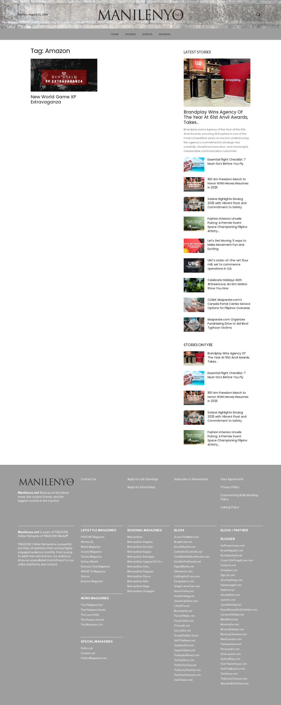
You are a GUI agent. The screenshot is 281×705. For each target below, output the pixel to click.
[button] (258, 14)
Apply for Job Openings (142, 479)
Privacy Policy (230, 487)
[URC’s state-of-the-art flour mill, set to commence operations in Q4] (194, 265)
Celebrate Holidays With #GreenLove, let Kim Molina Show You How (227, 284)
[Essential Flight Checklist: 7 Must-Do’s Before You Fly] (194, 164)
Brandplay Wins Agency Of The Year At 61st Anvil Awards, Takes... (216, 117)
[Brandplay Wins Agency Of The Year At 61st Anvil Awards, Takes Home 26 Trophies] (217, 83)
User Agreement (232, 479)
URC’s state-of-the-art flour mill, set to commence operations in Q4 (228, 264)
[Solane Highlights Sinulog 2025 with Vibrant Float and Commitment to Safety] (194, 204)
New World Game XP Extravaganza (53, 99)
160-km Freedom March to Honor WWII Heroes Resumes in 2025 (228, 183)
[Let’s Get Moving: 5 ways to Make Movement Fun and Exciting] (194, 246)
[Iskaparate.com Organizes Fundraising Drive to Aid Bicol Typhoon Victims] (194, 324)
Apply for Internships (141, 487)
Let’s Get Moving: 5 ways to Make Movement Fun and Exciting (227, 245)
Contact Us (88, 479)
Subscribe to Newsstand (191, 479)
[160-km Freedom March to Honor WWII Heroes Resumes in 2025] (194, 184)
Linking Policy (230, 507)
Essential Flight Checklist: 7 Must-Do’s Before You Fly (227, 161)
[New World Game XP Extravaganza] (64, 75)
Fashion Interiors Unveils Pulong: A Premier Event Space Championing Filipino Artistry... (227, 225)
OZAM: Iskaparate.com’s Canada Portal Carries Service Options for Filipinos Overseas (229, 304)
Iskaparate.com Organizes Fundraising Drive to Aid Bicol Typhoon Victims (228, 323)
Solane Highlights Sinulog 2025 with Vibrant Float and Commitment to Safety (227, 203)
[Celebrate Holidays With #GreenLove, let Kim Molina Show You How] (194, 285)
